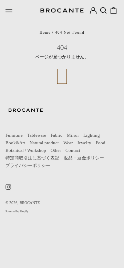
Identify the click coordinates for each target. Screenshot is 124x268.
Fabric (56, 135)
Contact (72, 150)
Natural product (44, 142)
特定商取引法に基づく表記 (32, 157)
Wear (68, 142)
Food (100, 142)
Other (56, 150)
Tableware (36, 135)
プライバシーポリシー (28, 165)
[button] (103, 10)
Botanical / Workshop (26, 150)
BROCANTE (30, 203)
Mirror (73, 135)
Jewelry (84, 142)
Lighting (91, 135)
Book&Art (15, 142)
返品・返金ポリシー (84, 157)
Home (45, 32)
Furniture (14, 135)
